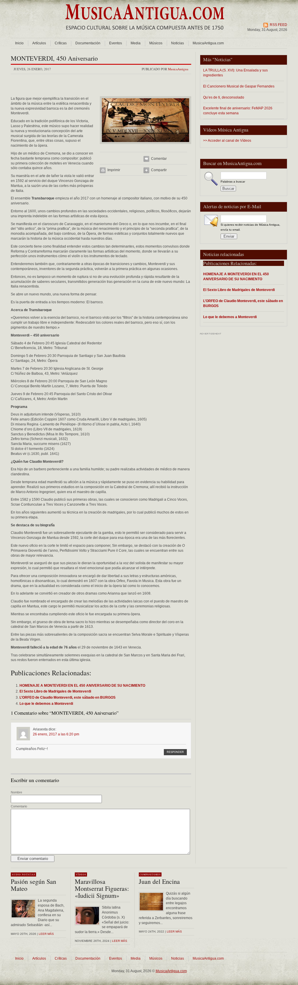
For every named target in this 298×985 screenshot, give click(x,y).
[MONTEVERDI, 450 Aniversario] (145, 146)
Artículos (39, 43)
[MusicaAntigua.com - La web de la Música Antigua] (144, 33)
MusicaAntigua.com (208, 43)
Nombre (16, 792)
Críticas (61, 43)
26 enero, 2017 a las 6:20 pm (56, 734)
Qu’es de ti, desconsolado (223, 97)
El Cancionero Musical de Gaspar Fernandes (238, 86)
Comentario (19, 806)
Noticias (177, 43)
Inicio (19, 43)
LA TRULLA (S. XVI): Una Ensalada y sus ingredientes (235, 72)
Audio (16, 874)
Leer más (46, 933)
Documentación (87, 43)
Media (136, 43)
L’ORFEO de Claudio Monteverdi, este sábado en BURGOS (243, 303)
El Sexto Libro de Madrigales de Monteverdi (239, 290)
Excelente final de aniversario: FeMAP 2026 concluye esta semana (237, 110)
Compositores (150, 874)
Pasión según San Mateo (33, 885)
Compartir (159, 170)
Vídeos (81, 874)
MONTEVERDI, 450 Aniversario (54, 58)
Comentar (159, 159)
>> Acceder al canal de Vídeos (227, 141)
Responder (175, 752)
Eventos (115, 43)
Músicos (155, 43)
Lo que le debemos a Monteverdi (230, 317)
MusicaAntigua (178, 69)
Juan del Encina (159, 881)
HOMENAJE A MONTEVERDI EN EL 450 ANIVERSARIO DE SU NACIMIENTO (236, 276)
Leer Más (119, 940)
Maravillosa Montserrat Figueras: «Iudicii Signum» (102, 888)
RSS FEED (278, 25)
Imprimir (113, 170)
